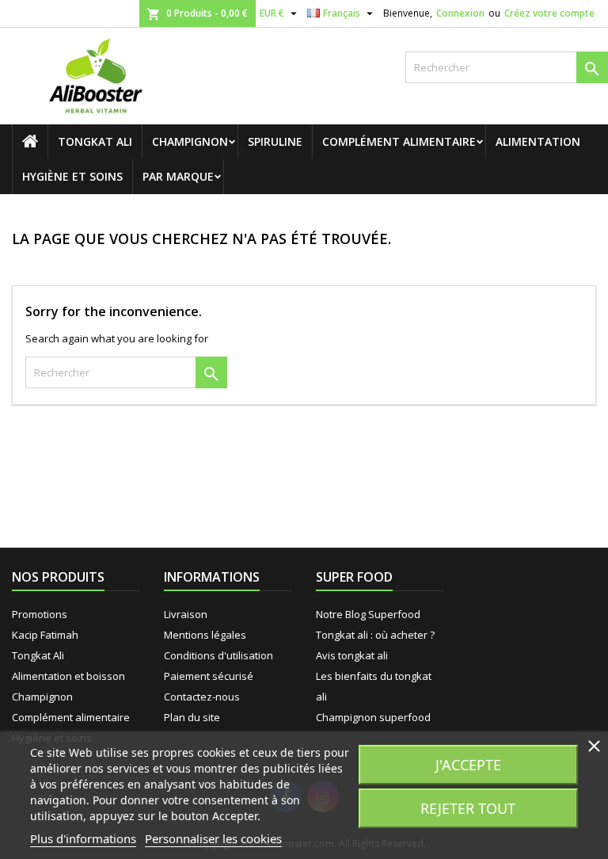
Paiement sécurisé (208, 676)
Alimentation (538, 141)
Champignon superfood (373, 717)
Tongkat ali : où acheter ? (375, 635)
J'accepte (468, 764)
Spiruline (275, 141)
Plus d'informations (83, 838)
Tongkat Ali (95, 141)
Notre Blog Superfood (368, 614)
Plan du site (192, 717)
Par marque (178, 176)
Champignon (190, 141)
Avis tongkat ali (352, 655)
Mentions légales (205, 635)
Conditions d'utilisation (218, 655)
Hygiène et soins (72, 176)
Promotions (39, 614)
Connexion (460, 13)
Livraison (185, 614)
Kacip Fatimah (45, 635)
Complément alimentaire (399, 141)
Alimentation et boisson (68, 676)
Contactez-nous (202, 696)
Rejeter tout (467, 808)
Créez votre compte (549, 13)
